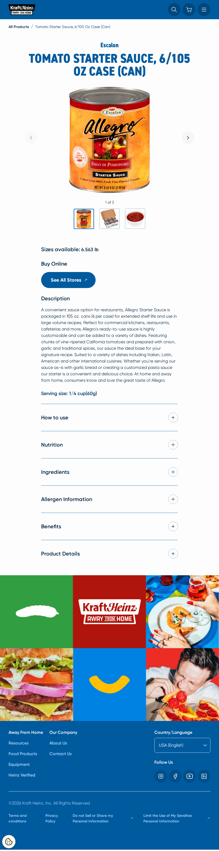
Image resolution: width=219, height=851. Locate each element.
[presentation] (188, 137)
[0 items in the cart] (189, 9)
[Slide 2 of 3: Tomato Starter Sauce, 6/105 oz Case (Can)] (109, 218)
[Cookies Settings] (8, 841)
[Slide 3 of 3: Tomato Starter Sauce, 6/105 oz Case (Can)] (135, 218)
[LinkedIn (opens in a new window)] (204, 776)
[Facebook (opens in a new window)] (175, 776)
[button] (174, 9)
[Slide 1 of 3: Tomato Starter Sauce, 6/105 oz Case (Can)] (84, 219)
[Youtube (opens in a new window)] (189, 776)
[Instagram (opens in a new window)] (160, 776)
